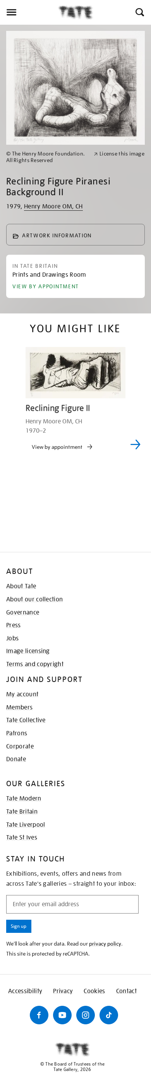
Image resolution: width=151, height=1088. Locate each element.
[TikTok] (109, 1015)
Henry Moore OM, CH (53, 206)
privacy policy (105, 943)
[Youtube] (62, 1015)
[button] (139, 12)
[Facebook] (39, 1015)
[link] (46, 157)
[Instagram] (85, 1015)
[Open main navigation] (29, 12)
